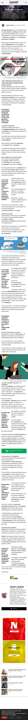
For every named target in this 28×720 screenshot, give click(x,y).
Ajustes (18, 717)
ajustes (14, 714)
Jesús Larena (10, 25)
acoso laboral (6, 140)
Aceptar (4, 717)
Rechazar (12, 717)
